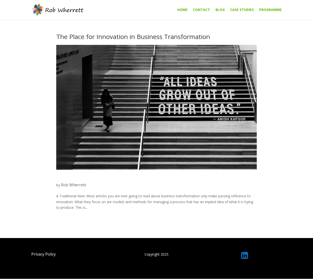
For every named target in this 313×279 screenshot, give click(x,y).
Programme (270, 10)
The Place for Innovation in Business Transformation (133, 36)
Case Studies (242, 10)
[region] (156, 267)
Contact (201, 10)
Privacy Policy (43, 254)
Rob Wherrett (73, 185)
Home (182, 10)
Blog (220, 10)
